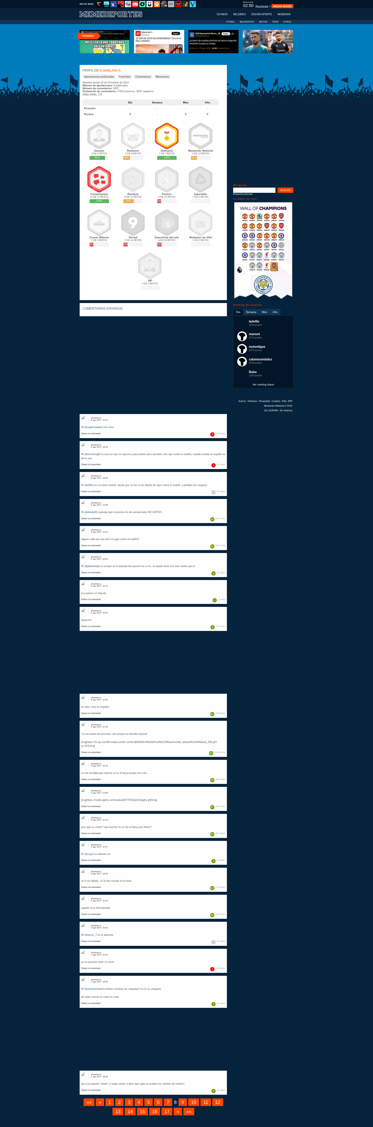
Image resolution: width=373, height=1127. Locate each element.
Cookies (276, 401)
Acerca (242, 401)
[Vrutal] (135, 4)
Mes (185, 102)
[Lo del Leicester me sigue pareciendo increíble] (263, 298)
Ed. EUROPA (271, 410)
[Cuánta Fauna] (157, 4)
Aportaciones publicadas (99, 76)
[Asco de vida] (99, 4)
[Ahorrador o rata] (185, 4)
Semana (157, 102)
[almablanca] (85, 419)
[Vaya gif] (171, 4)
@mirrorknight (92, 454)
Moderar (284, 14)
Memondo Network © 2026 (278, 405)
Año (207, 102)
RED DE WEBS (86, 4)
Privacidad (264, 401)
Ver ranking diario (263, 384)
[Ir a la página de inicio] (115, 13)
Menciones (162, 76)
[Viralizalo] (193, 4)
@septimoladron (94, 427)
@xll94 (88, 485)
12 (217, 1102)
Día (130, 102)
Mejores (239, 14)
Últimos (222, 14)
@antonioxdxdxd (94, 988)
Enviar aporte (261, 14)
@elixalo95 (91, 512)
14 (130, 1111)
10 (193, 1102)
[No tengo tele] (164, 4)
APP (290, 401)
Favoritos (124, 76)
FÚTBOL (230, 22)
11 (205, 1102)
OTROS (287, 22)
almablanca (96, 418)
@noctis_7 (91, 934)
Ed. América (286, 410)
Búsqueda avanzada (243, 194)
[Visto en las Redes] (114, 4)
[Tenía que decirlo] (178, 4)
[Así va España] (121, 4)
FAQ (284, 401)
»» (188, 1111)
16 (154, 1111)
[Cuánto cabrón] (128, 4)
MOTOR (263, 22)
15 (142, 1111)
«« (89, 1102)
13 (117, 1111)
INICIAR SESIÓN (282, 6)
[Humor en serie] (149, 4)
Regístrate (261, 6)
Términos (252, 401)
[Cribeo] (142, 4)
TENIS (275, 22)
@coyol (89, 854)
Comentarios (143, 76)
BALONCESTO (247, 22)
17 (166, 1111)
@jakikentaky (92, 566)
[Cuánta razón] (106, 4)
